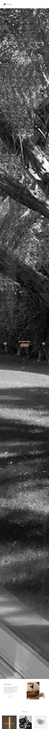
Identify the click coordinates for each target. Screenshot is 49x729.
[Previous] (5, 343)
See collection (24, 345)
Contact (10, 696)
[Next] (43, 343)
